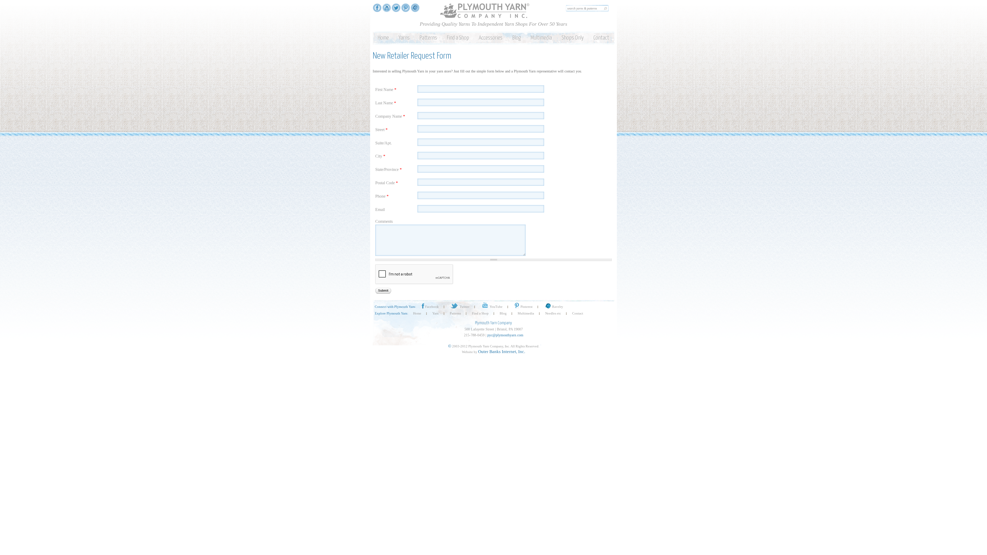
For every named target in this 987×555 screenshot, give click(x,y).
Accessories (490, 38)
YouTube (496, 307)
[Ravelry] (415, 10)
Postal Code (386, 183)
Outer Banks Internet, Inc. (501, 351)
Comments (384, 221)
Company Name (390, 116)
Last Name (385, 103)
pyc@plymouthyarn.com (505, 335)
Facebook (432, 307)
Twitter (464, 307)
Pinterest (526, 307)
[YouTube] (386, 10)
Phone (382, 196)
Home (383, 38)
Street (381, 129)
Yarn (435, 313)
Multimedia (541, 38)
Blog (516, 38)
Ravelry (557, 307)
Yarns (404, 38)
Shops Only (573, 38)
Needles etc (553, 313)
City (380, 156)
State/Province (388, 169)
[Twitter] (396, 10)
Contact (601, 38)
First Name (385, 89)
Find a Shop (458, 38)
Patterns (428, 38)
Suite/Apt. (383, 143)
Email (380, 209)
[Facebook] (377, 10)
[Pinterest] (405, 10)
